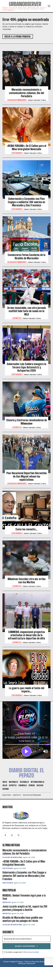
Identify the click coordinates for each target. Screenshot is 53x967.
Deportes (17, 318)
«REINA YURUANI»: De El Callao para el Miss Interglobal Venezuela (26, 147)
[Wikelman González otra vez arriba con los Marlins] (26, 559)
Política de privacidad (30, 952)
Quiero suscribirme (25, 946)
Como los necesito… (26, 529)
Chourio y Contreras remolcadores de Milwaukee (26, 421)
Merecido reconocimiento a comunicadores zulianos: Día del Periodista (26, 93)
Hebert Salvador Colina (37, 100)
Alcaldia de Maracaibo (17, 100)
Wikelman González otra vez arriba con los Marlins (26, 580)
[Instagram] (12, 835)
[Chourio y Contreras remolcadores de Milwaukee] (26, 401)
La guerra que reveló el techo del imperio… (26, 689)
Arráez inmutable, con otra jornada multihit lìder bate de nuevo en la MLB (26, 311)
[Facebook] (5, 835)
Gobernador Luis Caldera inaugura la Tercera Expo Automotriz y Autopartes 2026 (26, 367)
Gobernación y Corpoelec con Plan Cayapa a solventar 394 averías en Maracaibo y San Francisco (26, 202)
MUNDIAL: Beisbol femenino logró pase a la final (24, 897)
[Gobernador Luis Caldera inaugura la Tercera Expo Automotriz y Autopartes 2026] (26, 344)
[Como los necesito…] (26, 510)
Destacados (17, 153)
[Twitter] (18, 835)
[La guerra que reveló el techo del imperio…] (26, 669)
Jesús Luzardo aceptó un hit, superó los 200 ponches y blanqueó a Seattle (24, 908)
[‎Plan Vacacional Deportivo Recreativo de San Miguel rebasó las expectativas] (26, 454)
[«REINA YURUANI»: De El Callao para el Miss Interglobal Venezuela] (26, 126)
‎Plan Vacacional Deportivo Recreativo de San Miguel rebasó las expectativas (26, 476)
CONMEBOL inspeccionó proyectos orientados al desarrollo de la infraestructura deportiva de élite (26, 635)
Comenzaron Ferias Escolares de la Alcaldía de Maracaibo (26, 256)
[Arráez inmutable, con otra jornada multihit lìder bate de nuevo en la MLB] (26, 288)
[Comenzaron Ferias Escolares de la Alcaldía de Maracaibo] (26, 235)
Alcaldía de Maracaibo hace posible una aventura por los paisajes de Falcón (22, 919)
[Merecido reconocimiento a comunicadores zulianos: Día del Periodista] (26, 70)
